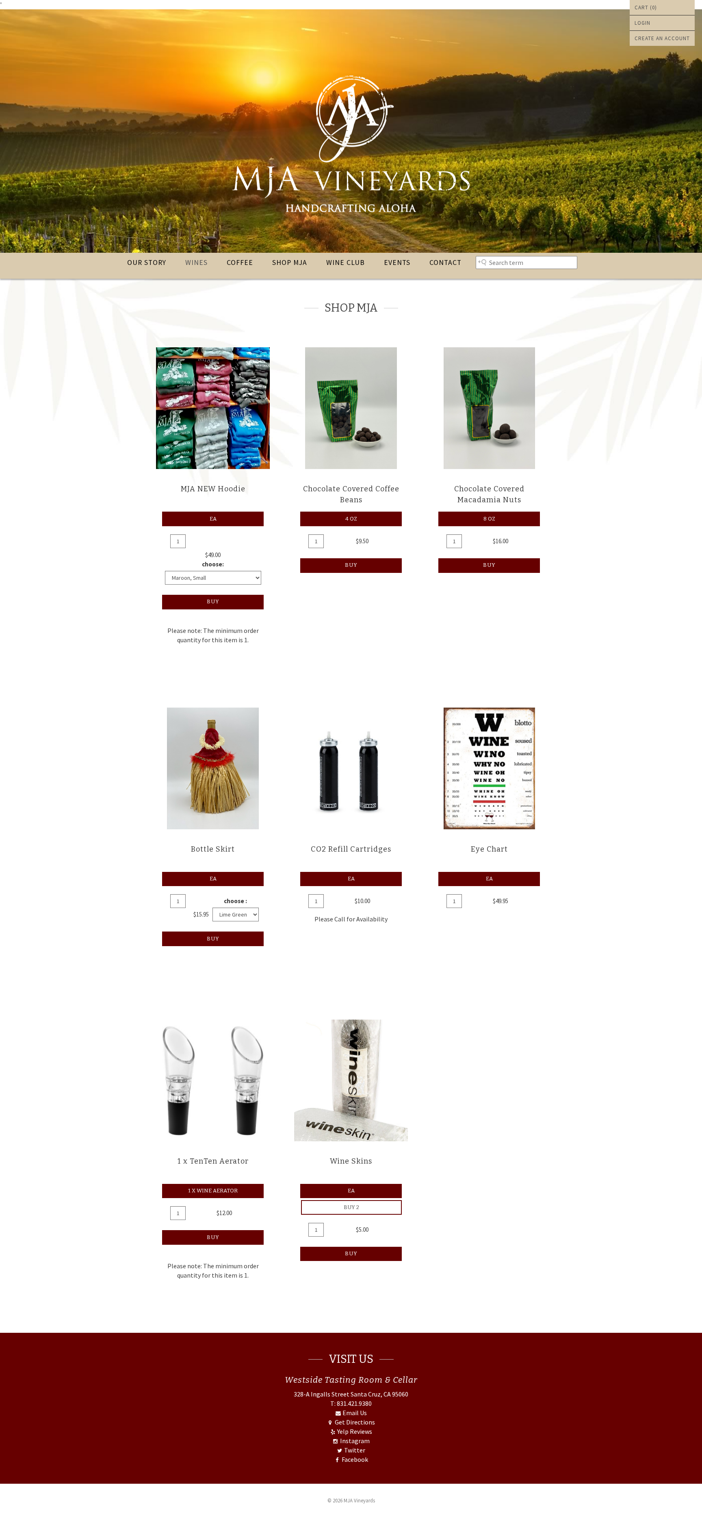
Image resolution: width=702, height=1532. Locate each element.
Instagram (354, 1441)
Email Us (354, 1413)
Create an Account (662, 38)
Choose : (235, 901)
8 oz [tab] (489, 519)
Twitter (354, 1450)
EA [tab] (213, 519)
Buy (213, 601)
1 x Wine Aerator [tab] (213, 1191)
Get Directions (354, 1422)
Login (642, 22)
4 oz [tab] (351, 519)
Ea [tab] (351, 879)
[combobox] (526, 262)
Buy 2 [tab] (351, 1207)
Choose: (213, 564)
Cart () (646, 7)
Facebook (354, 1459)
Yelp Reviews (354, 1431)
